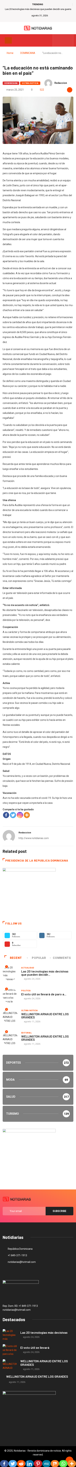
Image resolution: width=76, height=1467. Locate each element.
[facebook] (58, 40)
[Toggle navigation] (8, 40)
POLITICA (26, 991)
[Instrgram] (69, 40)
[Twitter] (63, 40)
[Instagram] (20, 815)
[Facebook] (6, 815)
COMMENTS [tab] (62, 958)
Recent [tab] (16, 958)
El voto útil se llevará (34, 1347)
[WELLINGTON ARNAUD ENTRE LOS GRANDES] (10, 1365)
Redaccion (60, 83)
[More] (27, 815)
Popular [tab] (39, 958)
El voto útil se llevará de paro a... (43, 994)
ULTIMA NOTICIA (30, 83)
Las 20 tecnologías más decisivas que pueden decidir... (44, 972)
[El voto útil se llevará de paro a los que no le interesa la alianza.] (10, 1350)
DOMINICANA (27, 53)
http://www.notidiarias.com (34, 838)
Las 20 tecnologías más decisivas (44, 1332)
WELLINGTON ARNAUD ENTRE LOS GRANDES (45, 1015)
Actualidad (27, 968)
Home (10, 53)
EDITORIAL (26, 1033)
